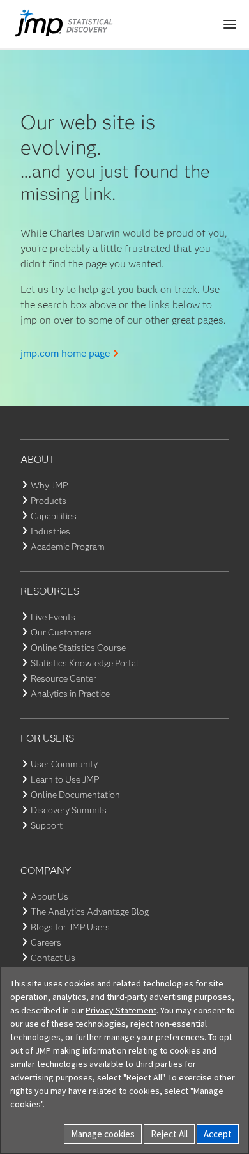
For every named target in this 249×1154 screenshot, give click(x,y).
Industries (50, 531)
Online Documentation (75, 794)
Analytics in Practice (70, 693)
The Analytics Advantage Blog (90, 911)
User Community (64, 764)
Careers (46, 942)
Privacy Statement (121, 1010)
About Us (49, 896)
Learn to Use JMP (65, 779)
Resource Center (63, 678)
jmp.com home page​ (65, 353)
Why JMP (49, 485)
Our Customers (61, 632)
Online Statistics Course (78, 647)
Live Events (53, 617)
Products (48, 500)
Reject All (169, 1134)
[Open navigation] (229, 24)
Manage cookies (103, 1134)
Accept (218, 1134)
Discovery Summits (69, 810)
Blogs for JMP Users (70, 927)
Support (47, 825)
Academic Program (68, 546)
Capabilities (54, 516)
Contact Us (53, 957)
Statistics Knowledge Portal (85, 663)
